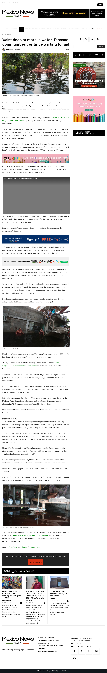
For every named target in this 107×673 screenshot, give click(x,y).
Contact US (76, 643)
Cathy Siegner (6, 600)
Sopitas (24, 547)
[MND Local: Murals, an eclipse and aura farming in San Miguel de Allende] (12, 582)
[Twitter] (86, 39)
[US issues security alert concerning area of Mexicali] (59, 582)
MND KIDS (42, 646)
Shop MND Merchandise (47, 651)
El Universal (13, 547)
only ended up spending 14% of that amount (30, 535)
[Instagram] (97, 39)
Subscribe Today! (36, 562)
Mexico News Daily (43, 671)
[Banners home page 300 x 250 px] (89, 90)
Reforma (34, 547)
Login (100, 4)
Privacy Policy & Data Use (81, 646)
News (9, 34)
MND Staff (9, 49)
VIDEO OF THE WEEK (89, 55)
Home (4, 34)
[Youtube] (74, 659)
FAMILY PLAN (43, 640)
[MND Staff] (4, 49)
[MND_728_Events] (71, 19)
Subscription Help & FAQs (81, 638)
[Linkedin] (92, 39)
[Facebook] (80, 39)
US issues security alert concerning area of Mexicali (59, 593)
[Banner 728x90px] (35, 158)
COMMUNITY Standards (80, 641)
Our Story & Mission (46, 638)
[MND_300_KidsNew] (89, 124)
